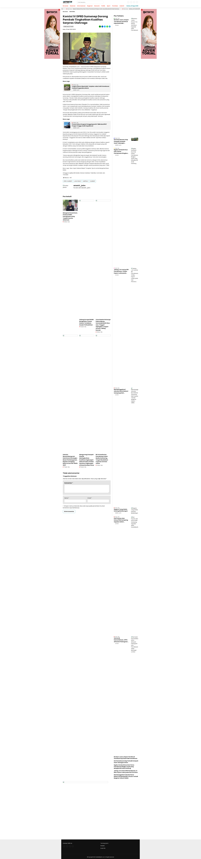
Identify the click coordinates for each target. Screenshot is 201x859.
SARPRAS (85, 181)
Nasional (72, 6)
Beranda (65, 6)
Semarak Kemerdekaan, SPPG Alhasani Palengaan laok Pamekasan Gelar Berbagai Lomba (121, 640)
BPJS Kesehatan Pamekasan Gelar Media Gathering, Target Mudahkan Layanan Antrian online (102, 459)
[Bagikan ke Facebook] (102, 26)
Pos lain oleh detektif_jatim (81, 188)
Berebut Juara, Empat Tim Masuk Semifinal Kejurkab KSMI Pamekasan (121, 21)
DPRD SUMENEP (68, 181)
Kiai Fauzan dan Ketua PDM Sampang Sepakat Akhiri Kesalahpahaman (121, 520)
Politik (103, 6)
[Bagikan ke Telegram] (109, 26)
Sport (108, 6)
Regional (89, 6)
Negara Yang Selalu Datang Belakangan (121, 510)
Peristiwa (115, 6)
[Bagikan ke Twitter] (105, 26)
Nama (66, 498)
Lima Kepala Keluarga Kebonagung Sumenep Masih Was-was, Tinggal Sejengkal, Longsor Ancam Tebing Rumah (103, 325)
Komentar (68, 483)
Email (90, 498)
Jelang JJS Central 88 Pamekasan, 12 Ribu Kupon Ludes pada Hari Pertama (118, 9)
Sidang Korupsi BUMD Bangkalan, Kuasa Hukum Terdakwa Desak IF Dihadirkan (86, 322)
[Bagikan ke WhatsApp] (107, 26)
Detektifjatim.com (74, 66)
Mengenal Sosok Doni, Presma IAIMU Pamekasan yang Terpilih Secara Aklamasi (70, 216)
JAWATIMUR (77, 181)
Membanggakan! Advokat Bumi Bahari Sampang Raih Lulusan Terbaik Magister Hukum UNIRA (121, 391)
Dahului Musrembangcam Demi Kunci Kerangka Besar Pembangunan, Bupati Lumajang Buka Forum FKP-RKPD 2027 (70, 460)
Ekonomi (96, 6)
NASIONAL (72, 11)
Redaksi (102, 846)
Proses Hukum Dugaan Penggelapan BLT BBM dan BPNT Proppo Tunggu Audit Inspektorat (89, 125)
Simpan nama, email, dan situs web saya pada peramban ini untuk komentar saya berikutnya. (84, 507)
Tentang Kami (104, 843)
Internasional (81, 6)
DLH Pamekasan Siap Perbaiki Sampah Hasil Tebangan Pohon (121, 141)
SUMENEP (92, 181)
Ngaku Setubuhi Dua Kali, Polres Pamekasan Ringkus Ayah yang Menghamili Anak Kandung (66, 9)
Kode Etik (102, 848)
